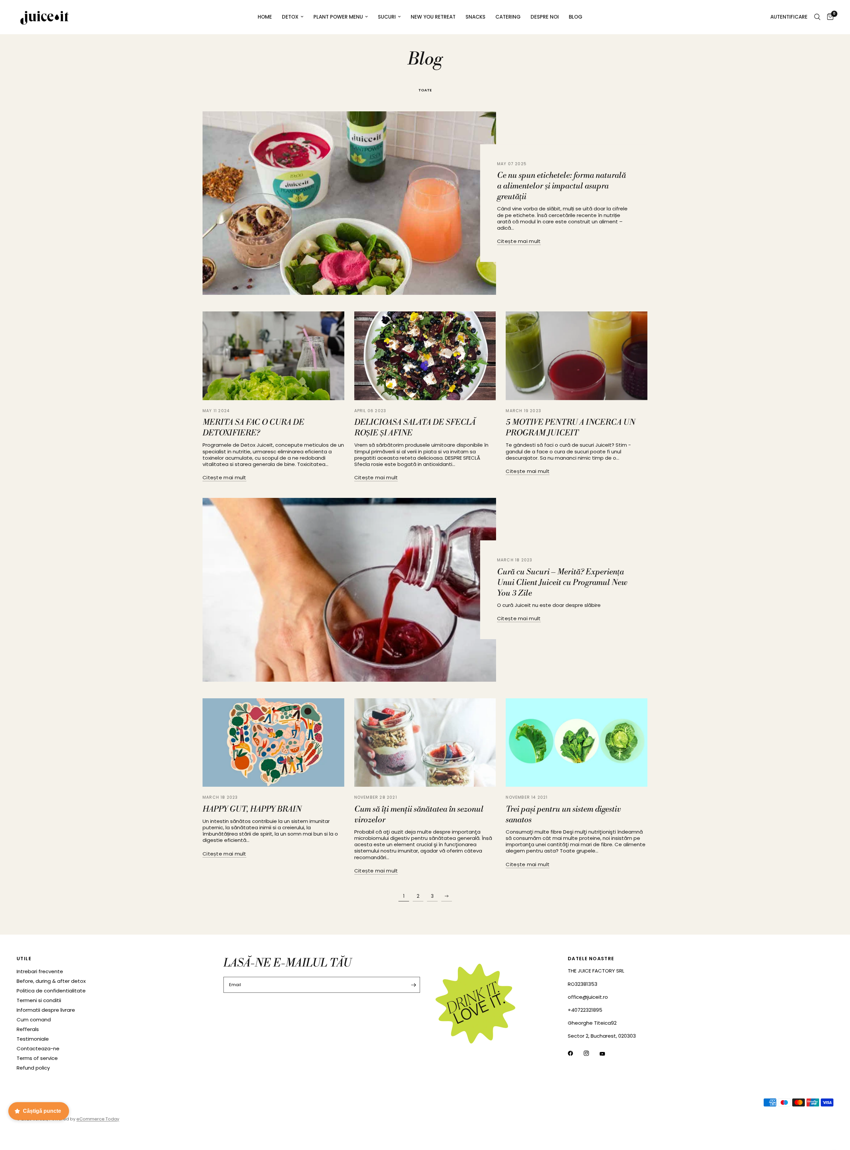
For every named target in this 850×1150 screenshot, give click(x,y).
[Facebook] (575, 1053)
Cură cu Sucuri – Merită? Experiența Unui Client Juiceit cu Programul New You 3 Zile (562, 582)
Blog (575, 16)
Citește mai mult (519, 241)
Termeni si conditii (39, 1000)
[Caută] (817, 17)
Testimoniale (33, 1038)
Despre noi (545, 16)
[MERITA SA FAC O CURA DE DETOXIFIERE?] (273, 355)
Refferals (28, 1029)
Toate (425, 90)
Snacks (475, 16)
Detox (290, 16)
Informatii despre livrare (46, 1009)
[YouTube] (607, 1054)
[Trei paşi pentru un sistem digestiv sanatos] (576, 742)
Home (265, 16)
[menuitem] (265, 17)
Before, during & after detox (51, 980)
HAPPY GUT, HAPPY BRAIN (252, 809)
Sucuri (387, 16)
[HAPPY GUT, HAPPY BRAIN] (273, 742)
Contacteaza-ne (38, 1048)
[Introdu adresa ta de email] (413, 985)
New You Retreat (433, 16)
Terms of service (37, 1058)
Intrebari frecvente (40, 971)
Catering (508, 16)
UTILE (24, 958)
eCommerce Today (97, 1119)
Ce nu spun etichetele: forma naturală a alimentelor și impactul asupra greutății (561, 186)
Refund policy (33, 1067)
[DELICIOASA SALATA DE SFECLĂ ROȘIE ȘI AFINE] (425, 355)
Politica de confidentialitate (51, 990)
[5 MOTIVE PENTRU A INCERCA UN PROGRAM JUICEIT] (576, 355)
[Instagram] (591, 1053)
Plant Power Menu (338, 16)
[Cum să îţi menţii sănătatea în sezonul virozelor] (425, 742)
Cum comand (34, 1019)
